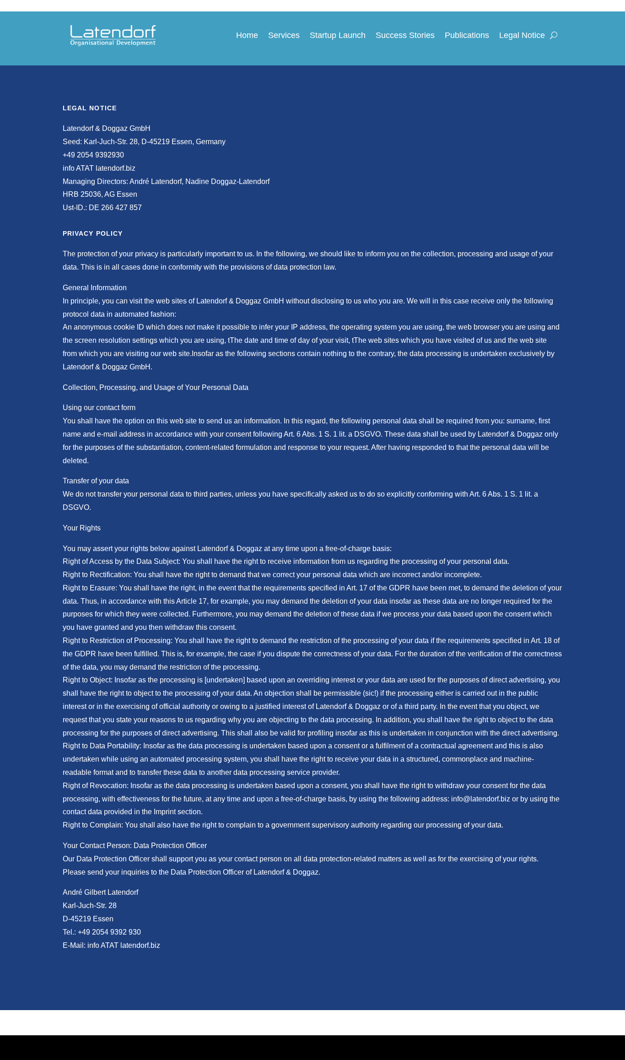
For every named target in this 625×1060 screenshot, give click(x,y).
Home (247, 35)
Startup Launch (338, 35)
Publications (467, 35)
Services (284, 35)
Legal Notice (522, 35)
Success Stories (405, 35)
